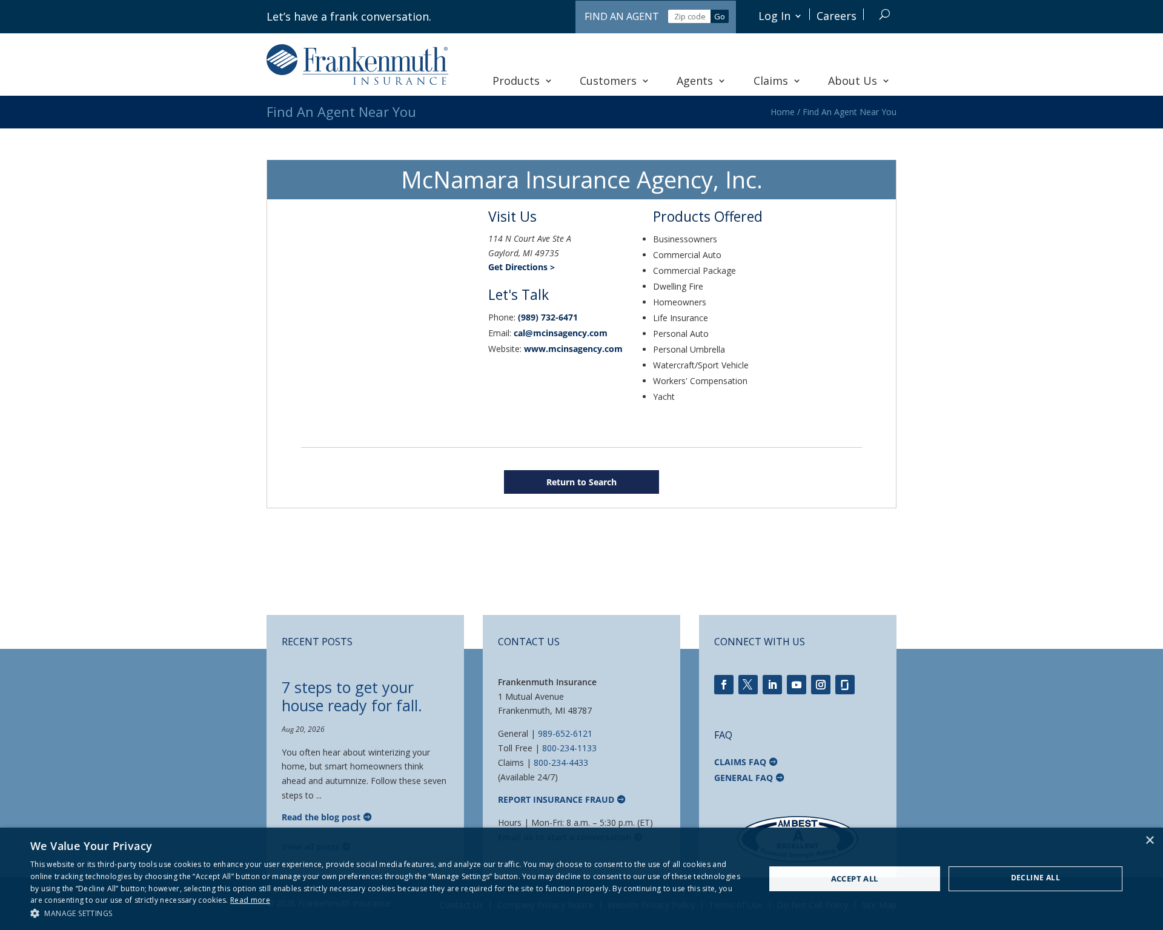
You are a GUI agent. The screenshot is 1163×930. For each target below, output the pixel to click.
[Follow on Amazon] (845, 684)
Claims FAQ (740, 762)
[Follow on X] (748, 684)
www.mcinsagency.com (573, 348)
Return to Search (581, 482)
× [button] (1149, 840)
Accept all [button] (854, 878)
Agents (695, 80)
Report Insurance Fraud (556, 799)
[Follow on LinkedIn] (772, 684)
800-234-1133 (569, 748)
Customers (608, 80)
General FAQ (743, 777)
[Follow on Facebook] (724, 684)
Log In (774, 16)
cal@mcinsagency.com (561, 333)
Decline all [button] (1035, 877)
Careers (837, 16)
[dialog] (581, 879)
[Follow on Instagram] (820, 684)
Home (782, 112)
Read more (250, 900)
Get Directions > (521, 267)
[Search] (885, 14)
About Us (852, 80)
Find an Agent (622, 16)
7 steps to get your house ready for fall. (352, 696)
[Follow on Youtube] (796, 684)
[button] (386, 913)
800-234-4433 (561, 762)
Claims (771, 80)
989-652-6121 (565, 733)
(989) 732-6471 (548, 317)
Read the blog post (321, 817)
